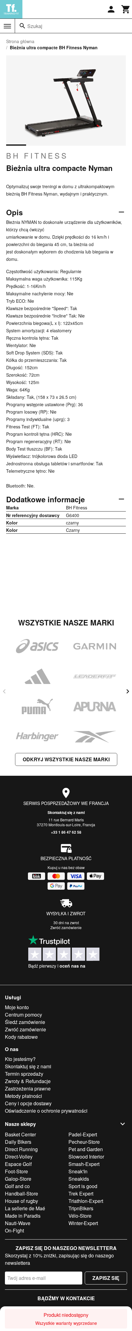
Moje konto (17, 1007)
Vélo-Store (79, 1215)
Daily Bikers (18, 1141)
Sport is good (82, 1186)
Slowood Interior (86, 1156)
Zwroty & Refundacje (28, 1081)
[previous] (4, 691)
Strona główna (20, 41)
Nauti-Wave (17, 1223)
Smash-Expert (83, 1163)
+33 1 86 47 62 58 (66, 832)
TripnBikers (80, 1208)
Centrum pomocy (23, 1014)
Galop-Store (18, 1178)
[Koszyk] (126, 9)
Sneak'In (77, 1171)
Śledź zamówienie (25, 1022)
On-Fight (14, 1230)
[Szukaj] (22, 26)
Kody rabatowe (21, 1036)
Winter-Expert (83, 1223)
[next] (127, 691)
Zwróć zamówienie (66, 927)
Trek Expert (80, 1193)
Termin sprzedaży (24, 1073)
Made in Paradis (23, 1215)
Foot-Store (16, 1171)
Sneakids (78, 1178)
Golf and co (17, 1186)
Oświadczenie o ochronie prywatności (46, 1110)
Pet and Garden (85, 1149)
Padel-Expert (82, 1134)
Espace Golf (18, 1163)
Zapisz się (105, 1277)
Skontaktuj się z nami (66, 812)
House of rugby (21, 1200)
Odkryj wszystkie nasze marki (66, 759)
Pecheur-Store (84, 1141)
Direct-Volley (19, 1156)
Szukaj (34, 26)
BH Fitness (37, 155)
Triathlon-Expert (85, 1200)
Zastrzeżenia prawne (28, 1088)
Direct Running (21, 1149)
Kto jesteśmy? (20, 1058)
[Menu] (7, 26)
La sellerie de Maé (25, 1208)
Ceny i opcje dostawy (28, 1103)
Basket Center (20, 1134)
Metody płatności (23, 1095)
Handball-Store (21, 1193)
